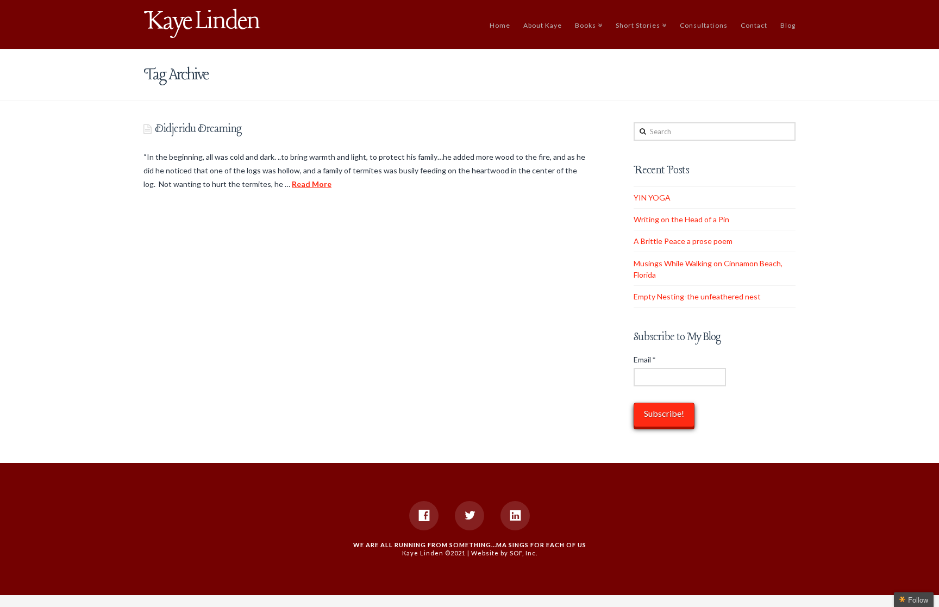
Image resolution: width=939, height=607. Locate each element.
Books (587, 23)
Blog (788, 25)
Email (644, 359)
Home (500, 25)
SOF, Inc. (523, 552)
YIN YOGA (652, 197)
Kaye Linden (201, 21)
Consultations (704, 25)
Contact (754, 25)
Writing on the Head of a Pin (681, 219)
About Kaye (542, 25)
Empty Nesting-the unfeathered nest (697, 296)
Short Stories (640, 23)
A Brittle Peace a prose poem (683, 241)
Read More (311, 184)
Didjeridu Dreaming (198, 129)
